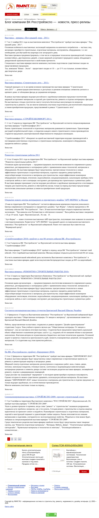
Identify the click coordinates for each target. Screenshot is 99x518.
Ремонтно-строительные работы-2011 (22, 154)
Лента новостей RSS (62, 489)
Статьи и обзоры (14, 493)
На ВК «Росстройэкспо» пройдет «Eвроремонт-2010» (30, 351)
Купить (39, 469)
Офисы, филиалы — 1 (48, 29)
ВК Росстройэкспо (30, 19)
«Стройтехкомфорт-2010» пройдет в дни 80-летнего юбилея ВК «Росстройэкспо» (43, 238)
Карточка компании (14, 29)
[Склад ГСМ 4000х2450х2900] (58, 461)
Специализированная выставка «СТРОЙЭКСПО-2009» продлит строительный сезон (44, 396)
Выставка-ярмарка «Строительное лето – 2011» (27, 82)
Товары (35, 14)
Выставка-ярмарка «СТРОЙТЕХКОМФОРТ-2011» (28, 118)
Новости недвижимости (39, 491)
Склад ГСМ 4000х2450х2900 (67, 445)
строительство (20, 8)
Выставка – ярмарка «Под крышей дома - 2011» (27, 37)
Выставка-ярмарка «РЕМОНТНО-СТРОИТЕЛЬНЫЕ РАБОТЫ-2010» (37, 271)
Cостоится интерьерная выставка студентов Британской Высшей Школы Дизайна (43, 310)
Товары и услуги (14, 491)
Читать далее (8, 75)
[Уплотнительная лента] (14, 461)
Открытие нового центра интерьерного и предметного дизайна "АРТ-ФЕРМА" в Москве (46, 199)
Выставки (34, 487)
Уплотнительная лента (19, 445)
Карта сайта (9, 506)
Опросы (57, 485)
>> (19, 439)
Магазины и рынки (37, 485)
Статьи (26, 14)
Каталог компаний (49, 14)
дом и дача (33, 8)
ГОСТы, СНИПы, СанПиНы (40, 489)
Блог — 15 (31, 29)
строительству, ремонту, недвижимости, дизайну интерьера (66, 501)
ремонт (27, 8)
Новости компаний (37, 493)
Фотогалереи (12, 494)
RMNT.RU (7, 19)
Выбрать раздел (12, 14)
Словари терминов (61, 487)
